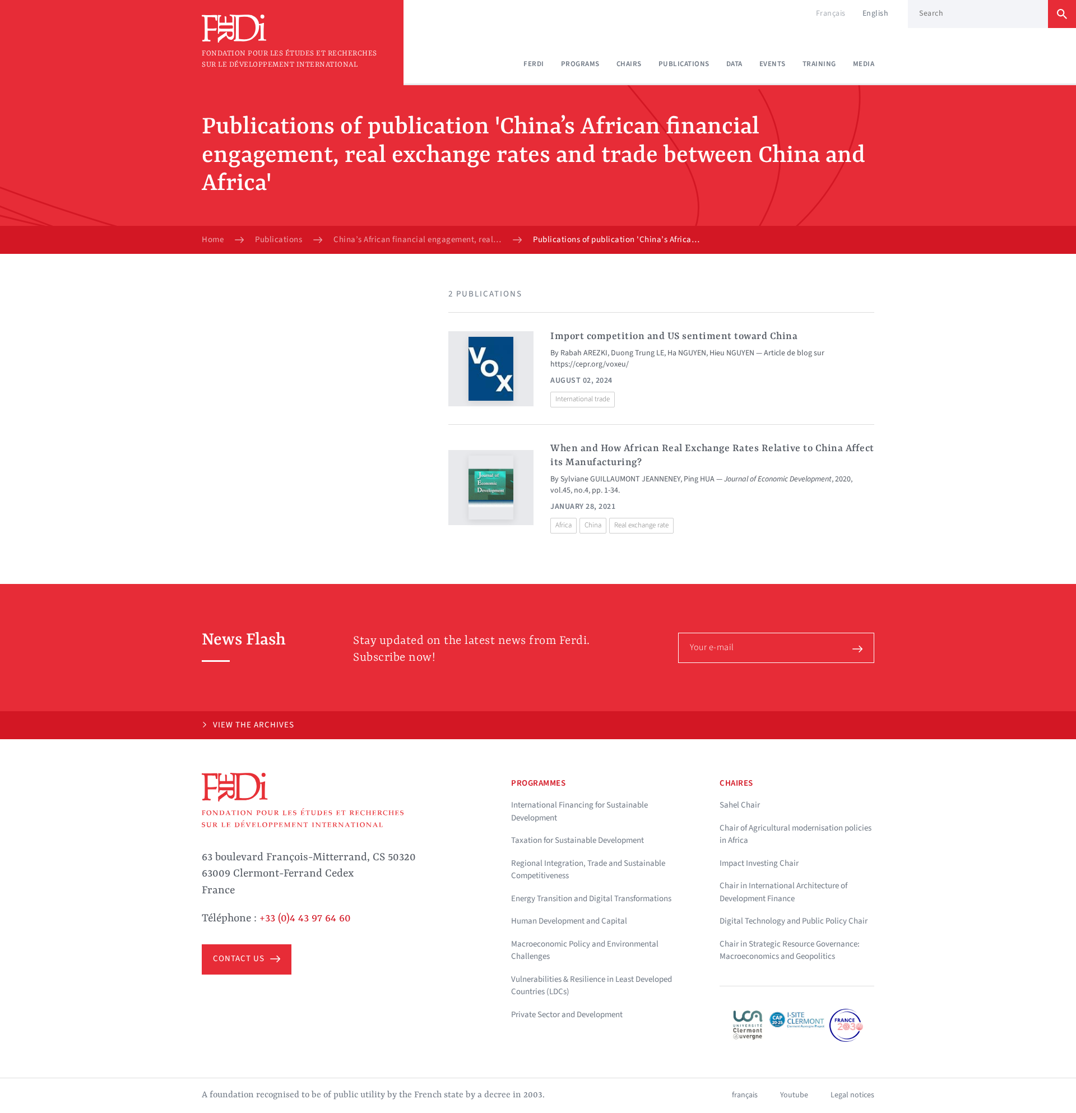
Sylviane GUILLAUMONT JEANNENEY (620, 479)
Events (772, 64)
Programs (580, 64)
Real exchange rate (641, 525)
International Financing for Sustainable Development (579, 811)
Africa (563, 525)
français (745, 1095)
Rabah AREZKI (583, 353)
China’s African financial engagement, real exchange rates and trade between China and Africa (417, 239)
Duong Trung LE (637, 353)
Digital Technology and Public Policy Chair (794, 921)
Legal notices (852, 1095)
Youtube (794, 1095)
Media (864, 64)
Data (734, 64)
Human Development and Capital (569, 921)
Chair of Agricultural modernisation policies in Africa (795, 834)
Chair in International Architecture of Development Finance (783, 892)
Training (819, 64)
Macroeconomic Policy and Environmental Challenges (584, 950)
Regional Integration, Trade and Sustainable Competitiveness (588, 869)
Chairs (629, 64)
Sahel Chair (740, 805)
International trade (582, 399)
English (875, 13)
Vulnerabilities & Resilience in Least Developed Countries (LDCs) (591, 985)
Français (831, 13)
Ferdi (533, 64)
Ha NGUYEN (686, 353)
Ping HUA (699, 479)
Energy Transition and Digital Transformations (591, 899)
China (593, 525)
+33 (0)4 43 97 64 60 (305, 918)
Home (213, 239)
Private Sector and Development (567, 1015)
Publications (683, 64)
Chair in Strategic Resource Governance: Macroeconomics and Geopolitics (790, 950)
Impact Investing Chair (759, 863)
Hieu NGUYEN (731, 353)
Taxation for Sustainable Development (577, 840)
